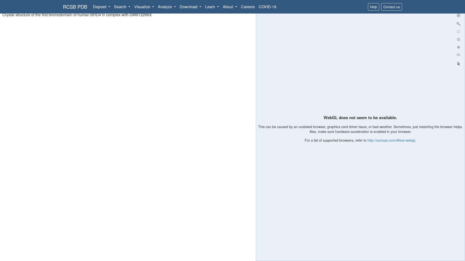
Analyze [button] (165, 6)
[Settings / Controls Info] (458, 39)
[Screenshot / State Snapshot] (458, 15)
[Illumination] (458, 47)
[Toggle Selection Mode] (458, 63)
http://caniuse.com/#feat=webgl (391, 140)
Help (373, 6)
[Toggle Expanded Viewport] (458, 32)
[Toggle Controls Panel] (458, 24)
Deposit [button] (100, 6)
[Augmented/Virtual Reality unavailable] (458, 55)
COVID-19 (267, 6)
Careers (248, 6)
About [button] (228, 6)
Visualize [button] (142, 6)
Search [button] (120, 6)
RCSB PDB (75, 6)
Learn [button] (210, 6)
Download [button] (189, 6)
